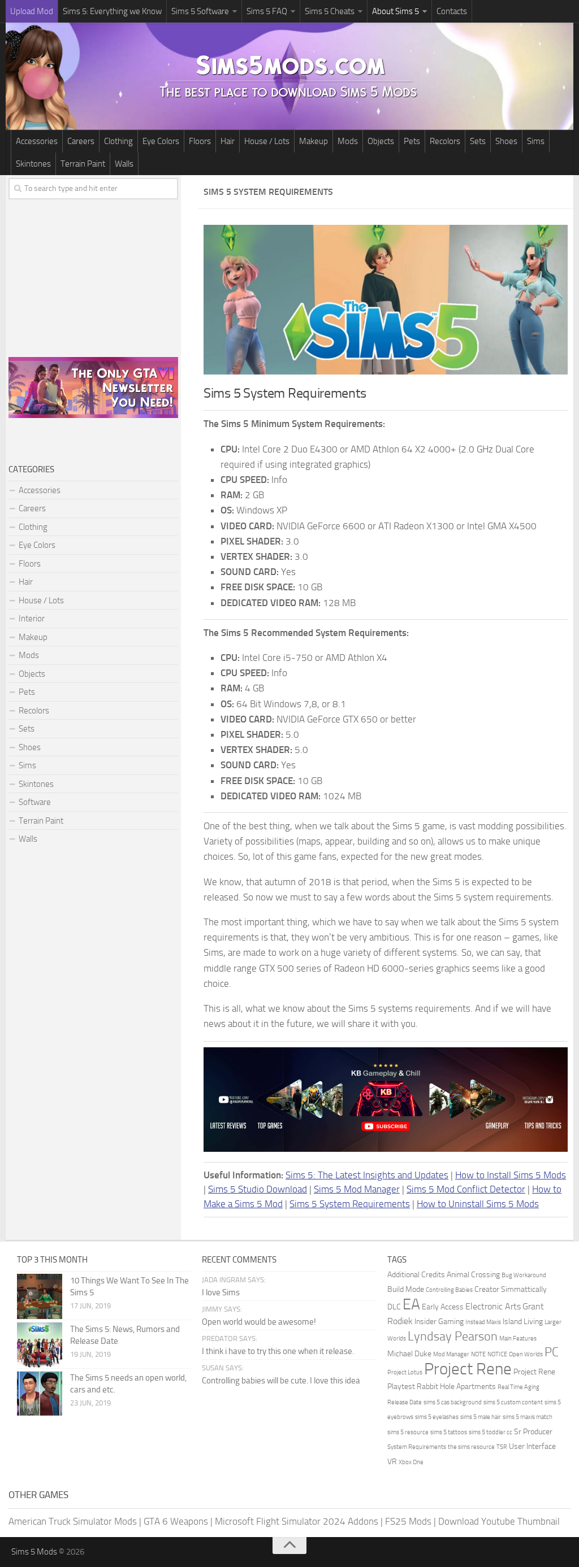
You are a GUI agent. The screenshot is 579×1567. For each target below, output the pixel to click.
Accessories (37, 141)
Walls (124, 164)
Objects (381, 141)
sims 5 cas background (453, 1402)
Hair (228, 141)
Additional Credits (416, 1274)
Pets (412, 141)
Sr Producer (533, 1432)
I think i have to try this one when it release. (278, 1351)
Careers (80, 141)
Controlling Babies (449, 1290)
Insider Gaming (439, 1321)
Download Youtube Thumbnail (499, 1521)
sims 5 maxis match (527, 1417)
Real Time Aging (518, 1387)
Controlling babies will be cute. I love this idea (281, 1381)
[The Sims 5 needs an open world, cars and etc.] (39, 1393)
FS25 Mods (408, 1521)
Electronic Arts (493, 1306)
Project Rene (468, 1369)
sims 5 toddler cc (490, 1432)
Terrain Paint (83, 164)
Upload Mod (31, 11)
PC (552, 1352)
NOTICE (497, 1354)
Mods (348, 141)
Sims (536, 141)
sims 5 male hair (480, 1417)
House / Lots (267, 141)
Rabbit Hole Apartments (456, 1386)
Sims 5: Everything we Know (112, 11)
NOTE (478, 1354)
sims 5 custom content (513, 1402)
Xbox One (411, 1462)
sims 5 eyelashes (437, 1417)
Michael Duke (409, 1354)
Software (35, 802)
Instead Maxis (483, 1322)
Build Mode (405, 1289)
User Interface (532, 1446)
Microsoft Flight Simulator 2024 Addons (296, 1521)
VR (392, 1461)
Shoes (506, 141)
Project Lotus (404, 1372)
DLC (394, 1307)
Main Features (518, 1338)
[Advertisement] (93, 275)
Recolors (445, 141)
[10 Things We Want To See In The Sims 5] (39, 1296)
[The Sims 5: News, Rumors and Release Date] (39, 1345)
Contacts (452, 11)
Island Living (523, 1321)
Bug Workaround (524, 1275)
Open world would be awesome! (259, 1322)
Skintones (33, 164)
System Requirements (416, 1447)
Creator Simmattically (510, 1289)
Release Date (404, 1402)
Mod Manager (451, 1354)
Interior (32, 618)
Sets (478, 141)
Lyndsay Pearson (453, 1336)
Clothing (118, 141)
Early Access (443, 1307)
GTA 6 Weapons (176, 1521)
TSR (501, 1447)
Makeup (313, 141)
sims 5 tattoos (448, 1432)
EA (411, 1304)
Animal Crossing (473, 1274)
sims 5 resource (408, 1432)
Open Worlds (526, 1354)
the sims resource (471, 1447)
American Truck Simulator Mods (72, 1521)
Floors (200, 141)
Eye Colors (160, 141)
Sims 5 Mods (34, 1552)
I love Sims (221, 1292)
